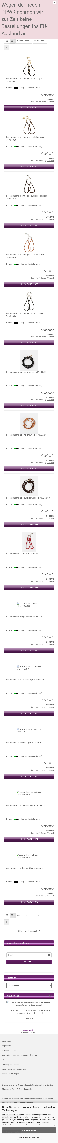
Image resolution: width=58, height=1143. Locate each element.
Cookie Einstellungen (10, 1074)
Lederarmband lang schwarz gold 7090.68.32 (26, 372)
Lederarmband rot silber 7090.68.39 (22, 554)
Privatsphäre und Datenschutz (14, 1069)
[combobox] (23, 41)
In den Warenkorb (29, 108)
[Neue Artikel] (50, 996)
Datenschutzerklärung (46, 1125)
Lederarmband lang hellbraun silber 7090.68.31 (27, 435)
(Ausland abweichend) (33, 88)
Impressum (6, 1046)
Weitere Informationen (29, 1137)
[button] (7, 41)
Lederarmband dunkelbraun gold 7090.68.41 (25, 679)
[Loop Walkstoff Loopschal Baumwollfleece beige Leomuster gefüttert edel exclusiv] (29, 1003)
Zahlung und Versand (10, 1050)
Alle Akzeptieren (29, 1130)
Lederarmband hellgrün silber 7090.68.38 (24, 617)
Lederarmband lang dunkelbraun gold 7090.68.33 (28, 498)
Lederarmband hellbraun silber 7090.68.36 (25, 868)
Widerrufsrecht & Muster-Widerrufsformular (19, 1055)
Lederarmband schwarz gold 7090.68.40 (24, 742)
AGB (4, 1060)
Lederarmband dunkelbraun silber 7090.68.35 (26, 805)
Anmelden (29, 962)
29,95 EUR (29, 1018)
